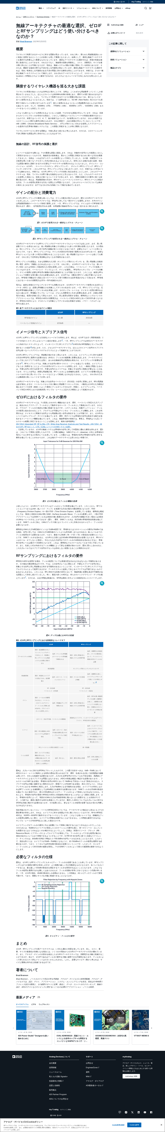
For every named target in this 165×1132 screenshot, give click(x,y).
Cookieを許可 (134, 1125)
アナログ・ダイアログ (95, 1081)
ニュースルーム (55, 1072)
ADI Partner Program (58, 1094)
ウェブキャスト (44, 1004)
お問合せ (89, 1063)
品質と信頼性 (54, 1085)
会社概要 (52, 1063)
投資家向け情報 (55, 1081)
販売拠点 (52, 1090)
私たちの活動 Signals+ (58, 1076)
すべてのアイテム (22, 1004)
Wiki (88, 1076)
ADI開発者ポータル (93, 1085)
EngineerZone (91, 1067)
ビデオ (33, 1004)
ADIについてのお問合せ (58, 1099)
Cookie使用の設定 (118, 1125)
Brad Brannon (26, 41)
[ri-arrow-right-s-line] (151, 1028)
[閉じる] (161, 1124)
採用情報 (52, 1067)
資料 (87, 1072)
